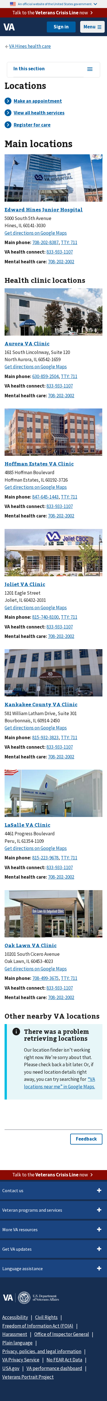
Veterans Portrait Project (28, 1377)
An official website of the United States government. (55, 4)
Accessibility (15, 1317)
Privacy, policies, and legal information (41, 1351)
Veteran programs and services (32, 1210)
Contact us (12, 1190)
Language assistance (22, 1268)
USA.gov (10, 1368)
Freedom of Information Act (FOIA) (37, 1326)
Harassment (14, 1334)
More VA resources (20, 1229)
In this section (29, 69)
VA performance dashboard (54, 1368)
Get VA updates (17, 1249)
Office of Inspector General (61, 1334)
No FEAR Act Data (64, 1360)
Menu (90, 27)
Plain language (17, 1343)
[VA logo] (9, 27)
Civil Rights (46, 1317)
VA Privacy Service (20, 1360)
